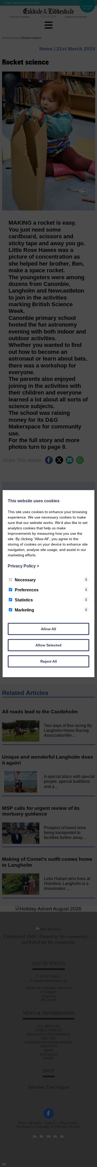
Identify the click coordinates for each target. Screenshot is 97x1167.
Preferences (27, 589)
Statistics (24, 600)
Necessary (25, 579)
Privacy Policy (23, 566)
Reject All (48, 661)
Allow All (48, 629)
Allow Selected (48, 645)
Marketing (24, 610)
